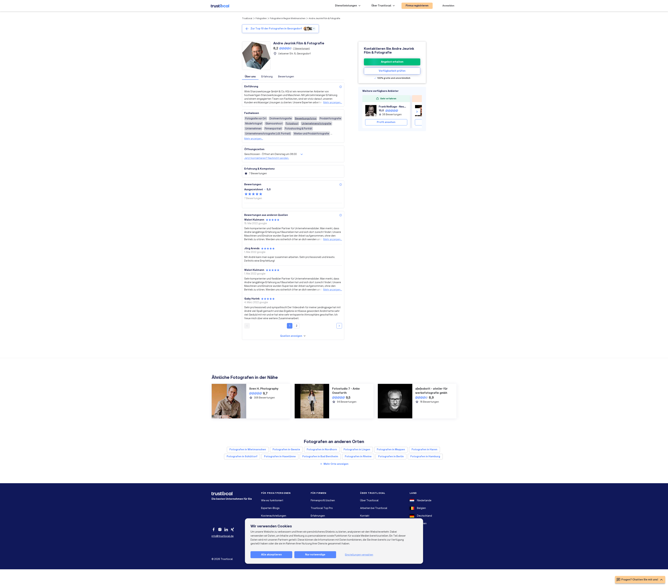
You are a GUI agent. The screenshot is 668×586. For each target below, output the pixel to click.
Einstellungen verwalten (359, 554)
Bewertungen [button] (286, 76)
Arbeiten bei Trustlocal (373, 508)
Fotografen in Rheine (358, 456)
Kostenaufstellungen (273, 515)
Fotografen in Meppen (391, 449)
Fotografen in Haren (424, 449)
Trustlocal (247, 18)
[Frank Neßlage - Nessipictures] (371, 110)
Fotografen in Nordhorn (322, 449)
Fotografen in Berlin (391, 456)
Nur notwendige (315, 554)
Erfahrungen (318, 515)
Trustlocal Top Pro (322, 508)
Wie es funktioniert (272, 500)
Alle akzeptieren (271, 554)
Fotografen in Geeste (286, 449)
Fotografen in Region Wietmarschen (287, 18)
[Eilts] (420, 110)
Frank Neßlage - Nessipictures (393, 106)
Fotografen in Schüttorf (242, 456)
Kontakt (364, 515)
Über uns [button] (250, 76)
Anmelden (448, 5)
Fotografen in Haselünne (280, 456)
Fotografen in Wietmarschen (247, 449)
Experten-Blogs (270, 508)
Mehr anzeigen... (332, 102)
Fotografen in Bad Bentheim (320, 456)
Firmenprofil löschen (323, 500)
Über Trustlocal (369, 500)
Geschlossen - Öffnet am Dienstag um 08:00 (270, 154)
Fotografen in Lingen (357, 449)
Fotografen (261, 18)
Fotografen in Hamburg (425, 456)
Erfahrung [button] (267, 76)
